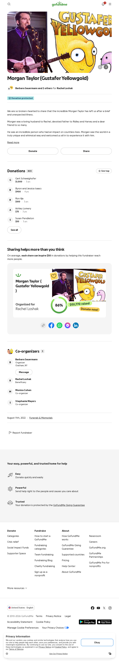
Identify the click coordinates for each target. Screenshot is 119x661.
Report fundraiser (22, 432)
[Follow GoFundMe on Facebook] (92, 608)
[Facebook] (51, 325)
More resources (15, 588)
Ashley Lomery (23, 208)
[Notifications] (103, 4)
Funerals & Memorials (41, 417)
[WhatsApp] (59, 325)
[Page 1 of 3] (12, 68)
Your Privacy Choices (53, 627)
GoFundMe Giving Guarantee (69, 505)
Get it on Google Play (87, 621)
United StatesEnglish (22, 608)
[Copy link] (43, 325)
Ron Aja (19, 198)
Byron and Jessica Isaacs (28, 188)
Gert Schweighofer (25, 178)
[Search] (9, 4)
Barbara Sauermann (26, 359)
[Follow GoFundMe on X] (104, 608)
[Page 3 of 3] (17, 68)
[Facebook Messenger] (68, 325)
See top (105, 171)
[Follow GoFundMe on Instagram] (110, 608)
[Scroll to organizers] (11, 87)
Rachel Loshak (23, 379)
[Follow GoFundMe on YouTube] (98, 608)
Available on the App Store (104, 621)
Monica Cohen (23, 390)
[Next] (106, 67)
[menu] (110, 4)
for (44, 88)
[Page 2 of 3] (15, 68)
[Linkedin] (76, 325)
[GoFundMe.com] (59, 4)
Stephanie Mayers (25, 401)
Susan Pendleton (24, 218)
